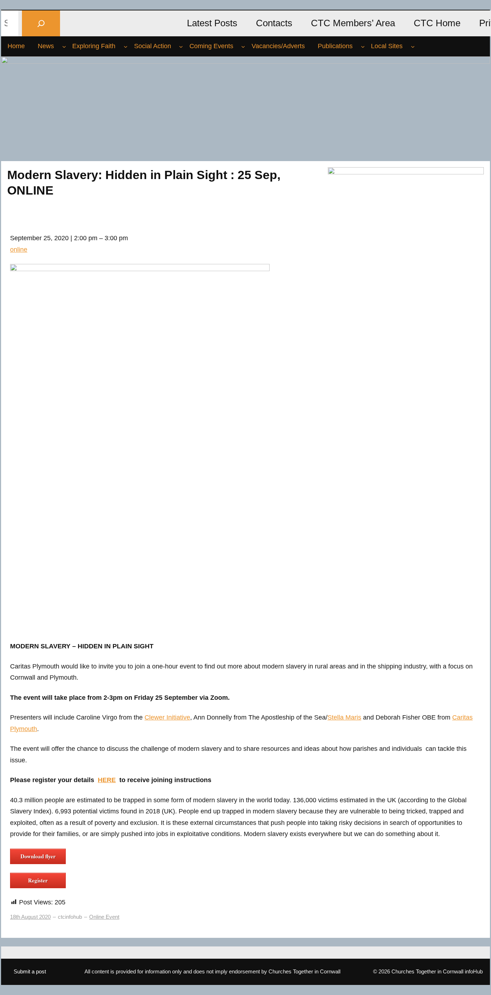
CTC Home (437, 23)
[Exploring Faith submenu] (126, 46)
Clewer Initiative (167, 717)
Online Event (104, 917)
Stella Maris (344, 717)
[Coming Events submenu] (243, 46)
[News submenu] (64, 46)
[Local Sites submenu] (413, 46)
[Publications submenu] (363, 46)
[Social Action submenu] (181, 46)
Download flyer (38, 856)
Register (38, 880)
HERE (107, 780)
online (18, 249)
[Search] (41, 23)
